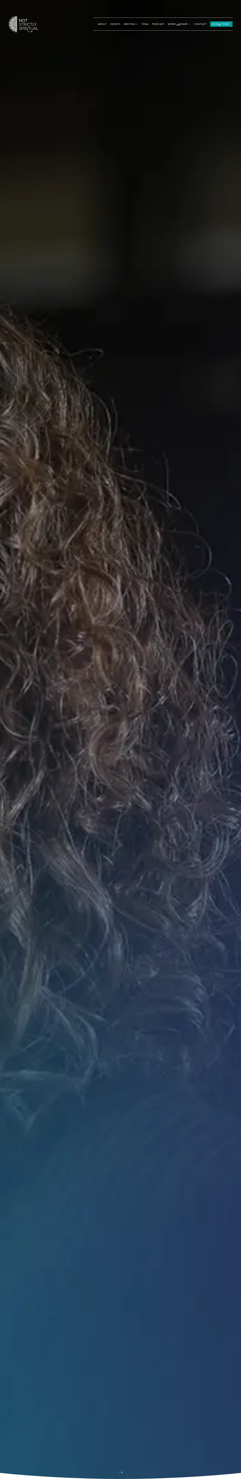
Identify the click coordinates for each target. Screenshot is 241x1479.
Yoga (145, 24)
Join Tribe (220, 24)
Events (115, 24)
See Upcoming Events (141, 1107)
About (102, 24)
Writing (129, 24)
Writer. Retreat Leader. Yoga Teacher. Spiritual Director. (165, 1080)
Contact (200, 24)
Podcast (158, 24)
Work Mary (178, 24)
